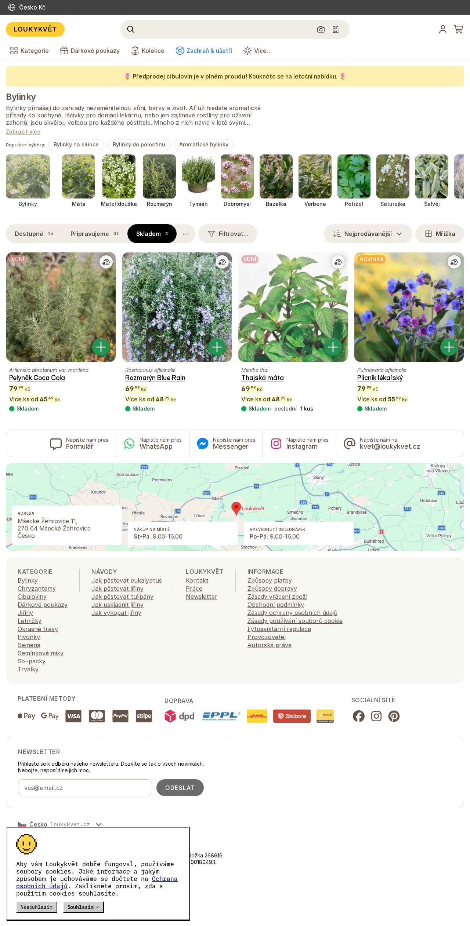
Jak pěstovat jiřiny (117, 588)
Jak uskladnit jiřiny (117, 604)
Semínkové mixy (41, 653)
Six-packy (32, 661)
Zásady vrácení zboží (277, 596)
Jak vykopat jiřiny (116, 612)
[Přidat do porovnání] (106, 262)
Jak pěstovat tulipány (122, 596)
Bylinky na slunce (76, 144)
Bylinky (21, 96)
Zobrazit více (23, 132)
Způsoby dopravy (272, 588)
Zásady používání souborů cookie (295, 620)
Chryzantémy (37, 588)
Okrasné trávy (38, 628)
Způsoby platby (269, 580)
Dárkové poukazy (43, 604)
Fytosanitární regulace (279, 628)
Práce (194, 588)
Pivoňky (29, 637)
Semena (29, 645)
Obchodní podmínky (275, 604)
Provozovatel (266, 637)
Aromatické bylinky (203, 144)
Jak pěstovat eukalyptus (126, 580)
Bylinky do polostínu (139, 144)
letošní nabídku (314, 76)
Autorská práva (269, 645)
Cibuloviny (32, 596)
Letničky (29, 620)
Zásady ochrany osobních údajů (292, 612)
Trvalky (28, 669)
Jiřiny (25, 612)
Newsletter (201, 596)
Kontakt (197, 580)
